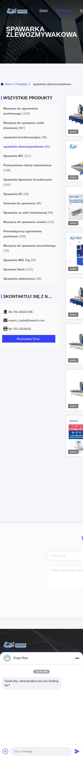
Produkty (63, 11)
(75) (29, 248)
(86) (22, 203)
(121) (18, 269)
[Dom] (17, 10)
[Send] (77, 751)
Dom (44, 11)
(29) (16, 194)
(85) (26, 146)
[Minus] (77, 658)
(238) (27, 167)
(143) (20, 111)
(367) (23, 125)
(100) (22, 234)
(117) (17, 156)
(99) (28, 212)
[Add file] (6, 751)
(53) (19, 260)
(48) (25, 137)
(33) (22, 278)
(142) (27, 182)
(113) (28, 222)
